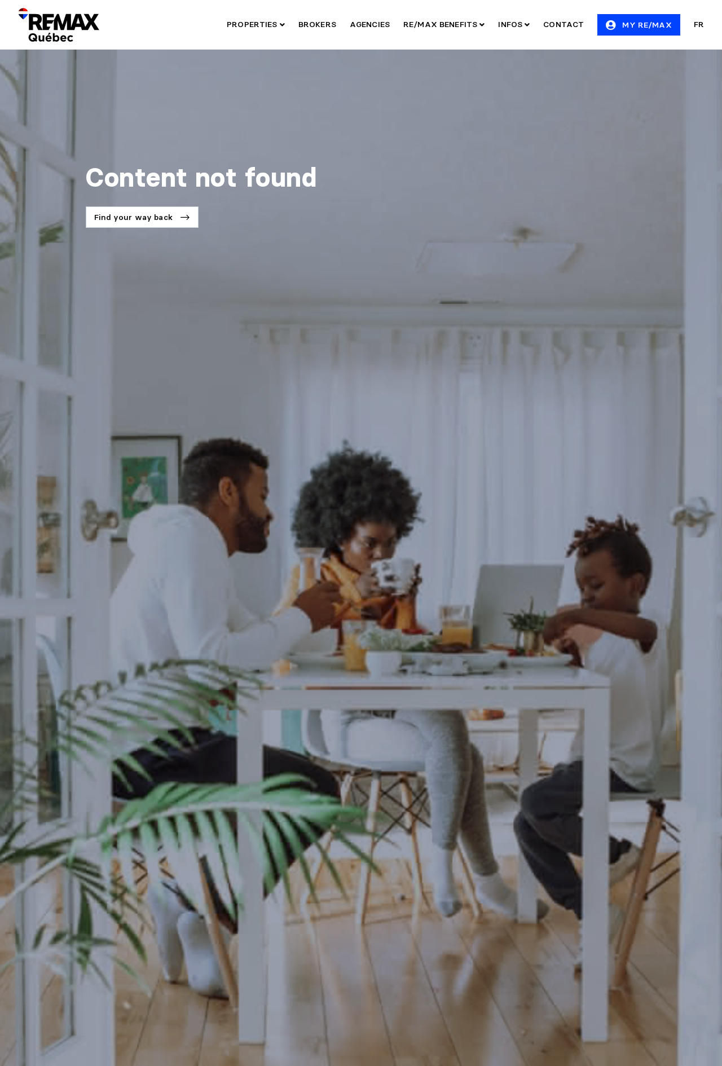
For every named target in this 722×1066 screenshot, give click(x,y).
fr (699, 24)
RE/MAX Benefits (441, 24)
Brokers (317, 24)
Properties (253, 24)
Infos (511, 24)
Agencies (370, 24)
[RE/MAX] (58, 25)
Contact (563, 24)
